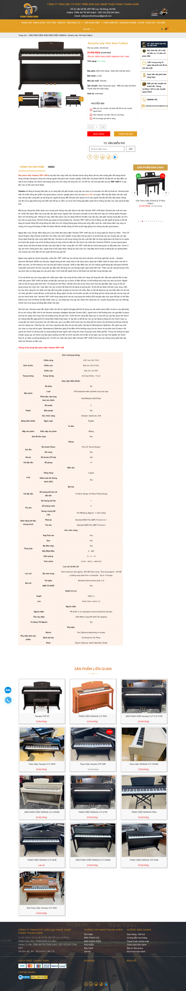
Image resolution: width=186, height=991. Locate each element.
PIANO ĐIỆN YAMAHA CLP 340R (42, 860)
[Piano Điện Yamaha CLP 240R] (42, 744)
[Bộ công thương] (24, 977)
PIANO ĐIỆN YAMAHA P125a (144, 812)
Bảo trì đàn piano (135, 948)
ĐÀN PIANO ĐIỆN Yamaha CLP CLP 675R (144, 716)
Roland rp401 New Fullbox (150, 200)
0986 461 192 (80, 12)
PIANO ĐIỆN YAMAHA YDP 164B (144, 860)
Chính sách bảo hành (136, 944)
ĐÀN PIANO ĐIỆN (92, 941)
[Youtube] (102, 157)
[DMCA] (39, 977)
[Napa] (55, 965)
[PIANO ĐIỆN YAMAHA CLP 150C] (93, 696)
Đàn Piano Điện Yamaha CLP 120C (42, 908)
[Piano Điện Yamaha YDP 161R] (93, 744)
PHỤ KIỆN (89, 944)
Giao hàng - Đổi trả (136, 934)
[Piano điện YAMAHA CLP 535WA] (144, 744)
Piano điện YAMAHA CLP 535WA (144, 764)
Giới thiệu (88, 934)
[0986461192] (9, 701)
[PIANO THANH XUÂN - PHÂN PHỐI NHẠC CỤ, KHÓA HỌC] (29, 9)
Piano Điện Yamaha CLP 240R (42, 764)
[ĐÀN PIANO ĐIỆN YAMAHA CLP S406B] (93, 840)
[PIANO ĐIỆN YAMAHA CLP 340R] (42, 840)
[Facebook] (90, 157)
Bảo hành (88, 948)
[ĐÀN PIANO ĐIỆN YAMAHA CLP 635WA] (42, 792)
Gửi (130, 149)
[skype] (96, 157)
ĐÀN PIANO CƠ (91, 937)
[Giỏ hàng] (165, 29)
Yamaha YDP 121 (42, 716)
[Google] (109, 157)
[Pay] (62, 965)
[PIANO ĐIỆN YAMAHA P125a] (144, 792)
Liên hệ (87, 951)
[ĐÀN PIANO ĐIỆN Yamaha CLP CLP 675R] (144, 696)
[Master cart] (30, 965)
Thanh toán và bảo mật (138, 941)
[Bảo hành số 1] (154, 44)
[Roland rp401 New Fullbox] (150, 185)
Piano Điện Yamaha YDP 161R (93, 764)
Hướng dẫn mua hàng (137, 937)
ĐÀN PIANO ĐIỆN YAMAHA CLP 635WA (41, 812)
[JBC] (39, 965)
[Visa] (22, 965)
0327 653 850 (104, 12)
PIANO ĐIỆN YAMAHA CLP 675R (93, 812)
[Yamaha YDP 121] (42, 696)
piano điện (89, 194)
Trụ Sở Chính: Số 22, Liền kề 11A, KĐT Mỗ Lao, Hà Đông (43, 937)
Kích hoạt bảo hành (136, 951)
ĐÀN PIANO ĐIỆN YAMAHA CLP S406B (93, 860)
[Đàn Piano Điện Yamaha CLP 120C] (42, 888)
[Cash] (47, 965)
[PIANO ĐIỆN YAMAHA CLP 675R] (93, 792)
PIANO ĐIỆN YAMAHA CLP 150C (93, 716)
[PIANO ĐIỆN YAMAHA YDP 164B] (144, 840)
